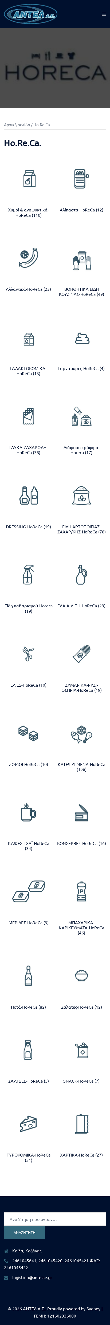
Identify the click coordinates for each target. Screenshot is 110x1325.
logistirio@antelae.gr (32, 1277)
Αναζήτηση (25, 1232)
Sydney (93, 1308)
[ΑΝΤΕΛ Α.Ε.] (30, 13)
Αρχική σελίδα (17, 124)
